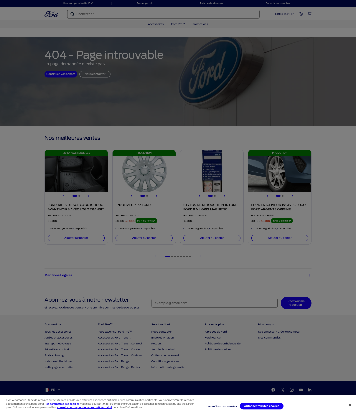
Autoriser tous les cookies (261, 406)
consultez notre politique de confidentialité (84, 407)
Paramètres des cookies (222, 406)
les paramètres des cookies (62, 404)
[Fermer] (350, 405)
